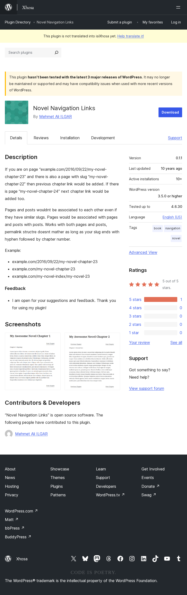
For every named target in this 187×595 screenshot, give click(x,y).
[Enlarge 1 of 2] (54, 339)
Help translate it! (130, 36)
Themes (57, 477)
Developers (106, 486)
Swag (148, 494)
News (10, 477)
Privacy (11, 494)
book (157, 228)
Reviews (41, 137)
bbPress (15, 528)
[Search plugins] (56, 52)
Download (170, 112)
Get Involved (153, 469)
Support (175, 137)
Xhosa (22, 558)
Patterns (58, 494)
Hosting (12, 486)
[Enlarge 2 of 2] (113, 339)
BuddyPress (18, 536)
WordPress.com (21, 511)
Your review (139, 342)
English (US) (172, 217)
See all (176, 342)
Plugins (56, 486)
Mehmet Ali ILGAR (55, 116)
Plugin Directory (18, 22)
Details (16, 137)
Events (147, 477)
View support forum (146, 388)
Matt (12, 519)
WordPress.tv (110, 494)
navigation (172, 228)
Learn (101, 469)
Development (103, 137)
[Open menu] (179, 7)
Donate (150, 486)
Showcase (59, 469)
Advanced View (143, 252)
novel (176, 238)
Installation (70, 137)
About (10, 469)
